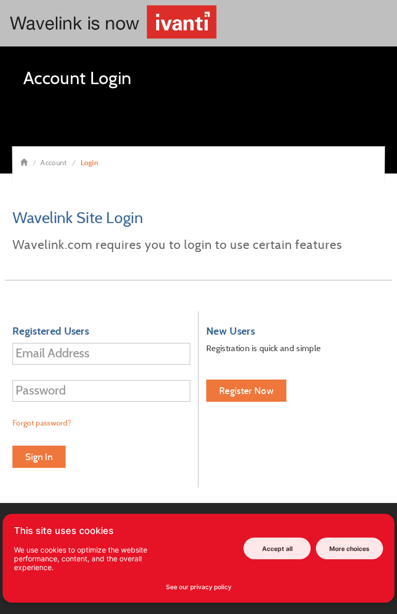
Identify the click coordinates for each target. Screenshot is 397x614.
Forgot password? (41, 423)
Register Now (246, 391)
